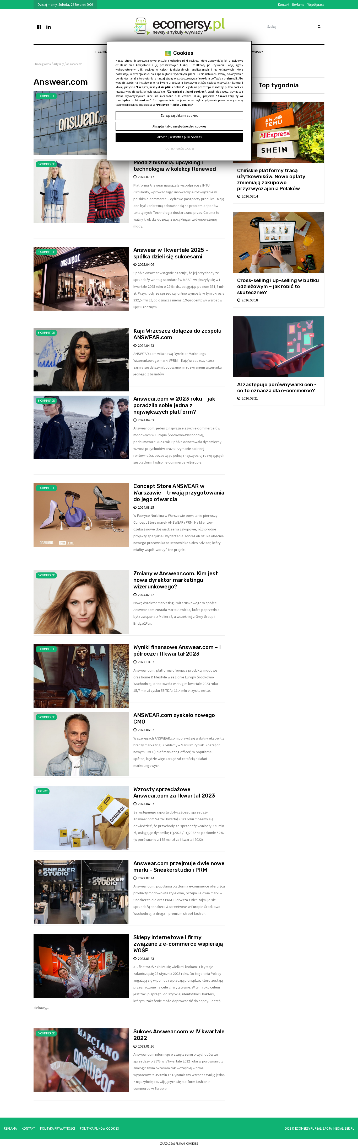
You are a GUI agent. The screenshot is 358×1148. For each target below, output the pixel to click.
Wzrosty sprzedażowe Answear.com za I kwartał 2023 (174, 792)
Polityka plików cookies (179, 148)
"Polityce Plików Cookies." (174, 105)
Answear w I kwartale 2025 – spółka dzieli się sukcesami (170, 253)
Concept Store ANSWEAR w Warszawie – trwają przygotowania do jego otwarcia (178, 492)
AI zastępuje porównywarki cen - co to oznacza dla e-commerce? (277, 387)
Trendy (42, 791)
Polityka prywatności (57, 1128)
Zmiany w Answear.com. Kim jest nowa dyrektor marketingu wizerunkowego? (175, 580)
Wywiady (255, 51)
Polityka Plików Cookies (99, 1128)
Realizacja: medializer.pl (334, 1128)
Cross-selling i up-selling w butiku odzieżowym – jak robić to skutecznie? (278, 286)
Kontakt (283, 4)
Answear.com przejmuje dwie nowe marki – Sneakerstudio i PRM (179, 866)
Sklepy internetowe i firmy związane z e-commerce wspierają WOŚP (178, 944)
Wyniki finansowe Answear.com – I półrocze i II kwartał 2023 (177, 650)
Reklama (298, 4)
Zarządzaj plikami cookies (179, 1143)
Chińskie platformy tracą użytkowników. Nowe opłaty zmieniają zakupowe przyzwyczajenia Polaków (271, 179)
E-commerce (105, 51)
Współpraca (315, 4)
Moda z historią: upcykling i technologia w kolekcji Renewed (174, 165)
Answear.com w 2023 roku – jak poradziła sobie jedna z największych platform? (174, 405)
